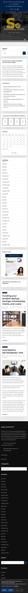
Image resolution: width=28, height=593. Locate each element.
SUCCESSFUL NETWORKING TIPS (12, 351)
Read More (4, 340)
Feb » (15, 153)
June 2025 (4, 164)
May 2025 (4, 167)
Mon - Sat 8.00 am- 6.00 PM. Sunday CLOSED (15, 2)
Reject (10, 590)
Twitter (2, 575)
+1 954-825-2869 (14, 4)
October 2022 (5, 232)
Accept (4, 590)
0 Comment (4, 308)
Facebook (3, 572)
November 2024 (5, 185)
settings (16, 586)
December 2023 (5, 218)
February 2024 (5, 212)
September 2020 (6, 244)
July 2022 (4, 241)
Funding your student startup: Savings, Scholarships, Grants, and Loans (13, 300)
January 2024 (5, 215)
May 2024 (4, 203)
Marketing (5, 347)
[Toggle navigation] (25, 39)
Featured (5, 292)
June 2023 (4, 223)
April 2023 (4, 229)
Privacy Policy (4, 455)
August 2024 (5, 194)
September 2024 (6, 191)
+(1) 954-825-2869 (7, 450)
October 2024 (5, 188)
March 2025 (4, 173)
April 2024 (4, 206)
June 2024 (4, 200)
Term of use (3, 459)
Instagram (3, 577)
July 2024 (4, 197)
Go (24, 53)
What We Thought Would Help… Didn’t (12, 86)
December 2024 (5, 182)
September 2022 (6, 235)
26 (17, 144)
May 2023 (4, 226)
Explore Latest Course (14, 255)
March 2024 (4, 209)
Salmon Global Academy (17, 307)
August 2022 (5, 238)
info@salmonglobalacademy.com (15, 6)
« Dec (12, 153)
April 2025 (4, 170)
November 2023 (5, 220)
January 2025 (5, 179)
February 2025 (5, 176)
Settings (17, 590)
